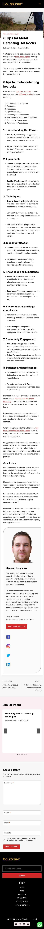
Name (7, 813)
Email (7, 823)
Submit (22, 876)
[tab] (17, 754)
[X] (20, 924)
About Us (22, 894)
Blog (22, 891)
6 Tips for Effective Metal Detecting (10, 684)
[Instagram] (24, 924)
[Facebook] (16, 924)
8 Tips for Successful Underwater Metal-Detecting (33, 686)
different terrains (26, 94)
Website (7, 833)
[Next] (38, 730)
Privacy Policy (22, 901)
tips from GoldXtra (23, 91)
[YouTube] (28, 924)
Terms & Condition (22, 905)
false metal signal (22, 57)
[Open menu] (40, 4)
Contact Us (22, 898)
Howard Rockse (10, 48)
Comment (9, 783)
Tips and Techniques (11, 34)
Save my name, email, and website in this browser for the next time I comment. (21, 840)
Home (22, 887)
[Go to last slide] (5, 730)
